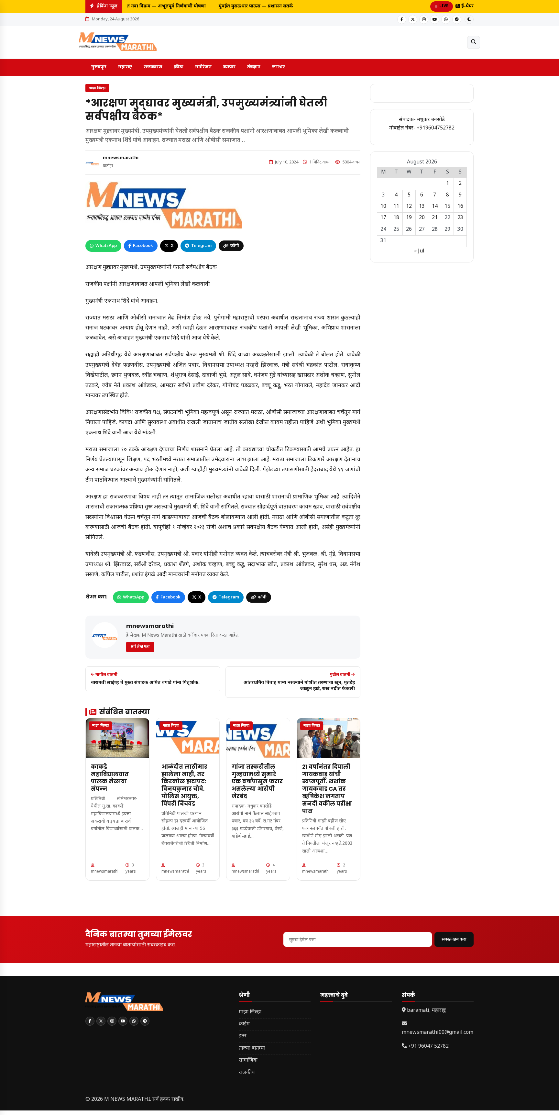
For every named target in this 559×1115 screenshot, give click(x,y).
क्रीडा (178, 67)
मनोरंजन (203, 67)
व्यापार (229, 67)
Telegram (201, 246)
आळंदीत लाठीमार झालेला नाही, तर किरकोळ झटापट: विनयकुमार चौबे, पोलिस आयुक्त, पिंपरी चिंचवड (184, 785)
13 (422, 206)
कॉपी (234, 246)
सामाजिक (248, 1060)
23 (460, 218)
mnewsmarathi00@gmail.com (437, 1032)
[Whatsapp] (445, 19)
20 (422, 218)
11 (396, 206)
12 (409, 206)
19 (409, 218)
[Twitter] (412, 19)
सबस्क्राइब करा (454, 939)
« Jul (419, 251)
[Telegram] (456, 19)
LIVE (443, 6)
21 (435, 218)
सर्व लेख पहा (140, 646)
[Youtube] (434, 19)
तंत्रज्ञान (253, 67)
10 (383, 206)
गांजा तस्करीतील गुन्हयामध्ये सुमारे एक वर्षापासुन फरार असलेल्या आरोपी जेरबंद (257, 781)
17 (383, 218)
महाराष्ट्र (125, 67)
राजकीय (247, 1072)
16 (460, 206)
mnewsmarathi (120, 158)
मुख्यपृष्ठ (98, 67)
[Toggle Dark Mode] (469, 19)
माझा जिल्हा (97, 88)
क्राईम (244, 1024)
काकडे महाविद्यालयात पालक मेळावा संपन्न (110, 778)
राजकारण (153, 67)
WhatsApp (106, 246)
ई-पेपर (467, 6)
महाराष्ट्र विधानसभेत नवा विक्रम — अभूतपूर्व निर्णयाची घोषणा (146, 6)
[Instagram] (423, 19)
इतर (243, 1036)
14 (435, 206)
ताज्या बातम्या (252, 1048)
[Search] (473, 42)
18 (396, 218)
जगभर (278, 67)
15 (447, 206)
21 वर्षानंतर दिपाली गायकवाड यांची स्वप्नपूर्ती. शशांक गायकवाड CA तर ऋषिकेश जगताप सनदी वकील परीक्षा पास (327, 789)
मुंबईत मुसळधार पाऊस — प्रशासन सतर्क (251, 6)
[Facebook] (401, 19)
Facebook (143, 246)
